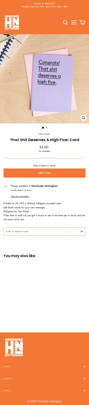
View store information (20, 196)
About (8, 378)
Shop (7, 366)
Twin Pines (44, 134)
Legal (8, 390)
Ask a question (17, 231)
